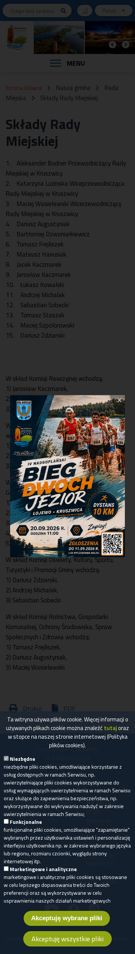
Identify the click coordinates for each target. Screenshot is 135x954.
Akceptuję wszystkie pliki (68, 939)
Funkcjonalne (26, 822)
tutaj (110, 728)
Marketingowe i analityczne (43, 869)
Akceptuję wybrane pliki (66, 918)
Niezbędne (22, 759)
